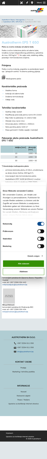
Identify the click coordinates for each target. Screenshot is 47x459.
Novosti (23, 392)
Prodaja (23, 368)
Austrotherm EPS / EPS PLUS (12, 22)
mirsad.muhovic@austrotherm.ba (15, 312)
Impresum (9, 433)
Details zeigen (34, 256)
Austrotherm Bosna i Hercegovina (13, 20)
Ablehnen (24, 271)
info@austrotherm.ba (25, 352)
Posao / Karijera (23, 400)
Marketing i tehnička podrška (23, 372)
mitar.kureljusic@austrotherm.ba (14, 285)
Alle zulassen (23, 264)
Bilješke (26, 2)
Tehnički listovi (22, 3)
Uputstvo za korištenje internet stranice (23, 404)
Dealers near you (32, 2)
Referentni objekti (23, 396)
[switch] (40, 231)
